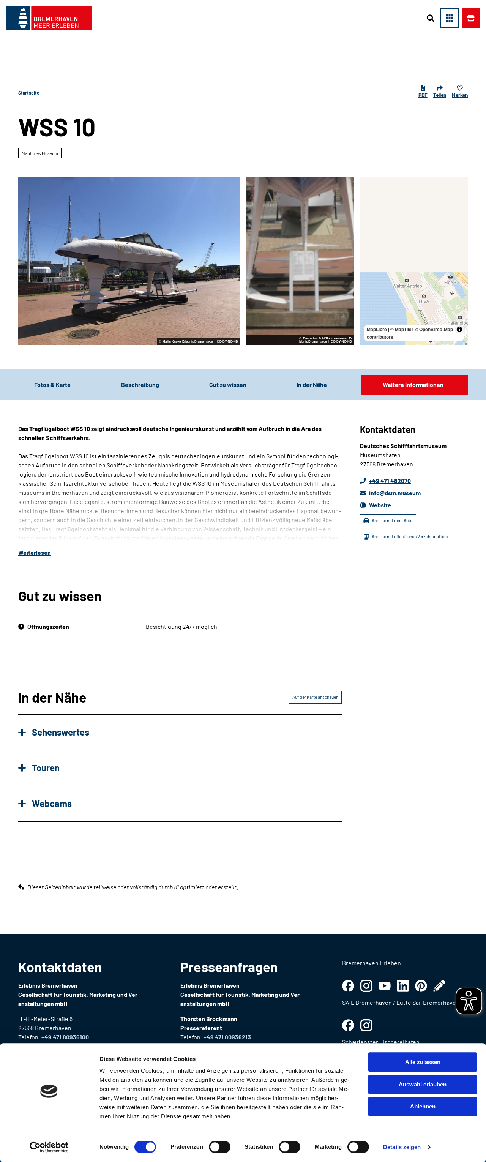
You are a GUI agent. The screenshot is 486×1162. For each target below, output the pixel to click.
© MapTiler (401, 329)
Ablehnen (423, 1106)
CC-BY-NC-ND (227, 341)
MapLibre (377, 329)
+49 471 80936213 (227, 1036)
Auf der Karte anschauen (315, 696)
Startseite (28, 92)
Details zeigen (402, 1147)
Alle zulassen (422, 1062)
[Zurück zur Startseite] (49, 18)
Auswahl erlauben (423, 1084)
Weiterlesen (34, 552)
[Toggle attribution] (459, 329)
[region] (414, 261)
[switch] (219, 1147)
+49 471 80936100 (65, 1036)
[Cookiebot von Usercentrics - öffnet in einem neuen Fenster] (49, 1147)
